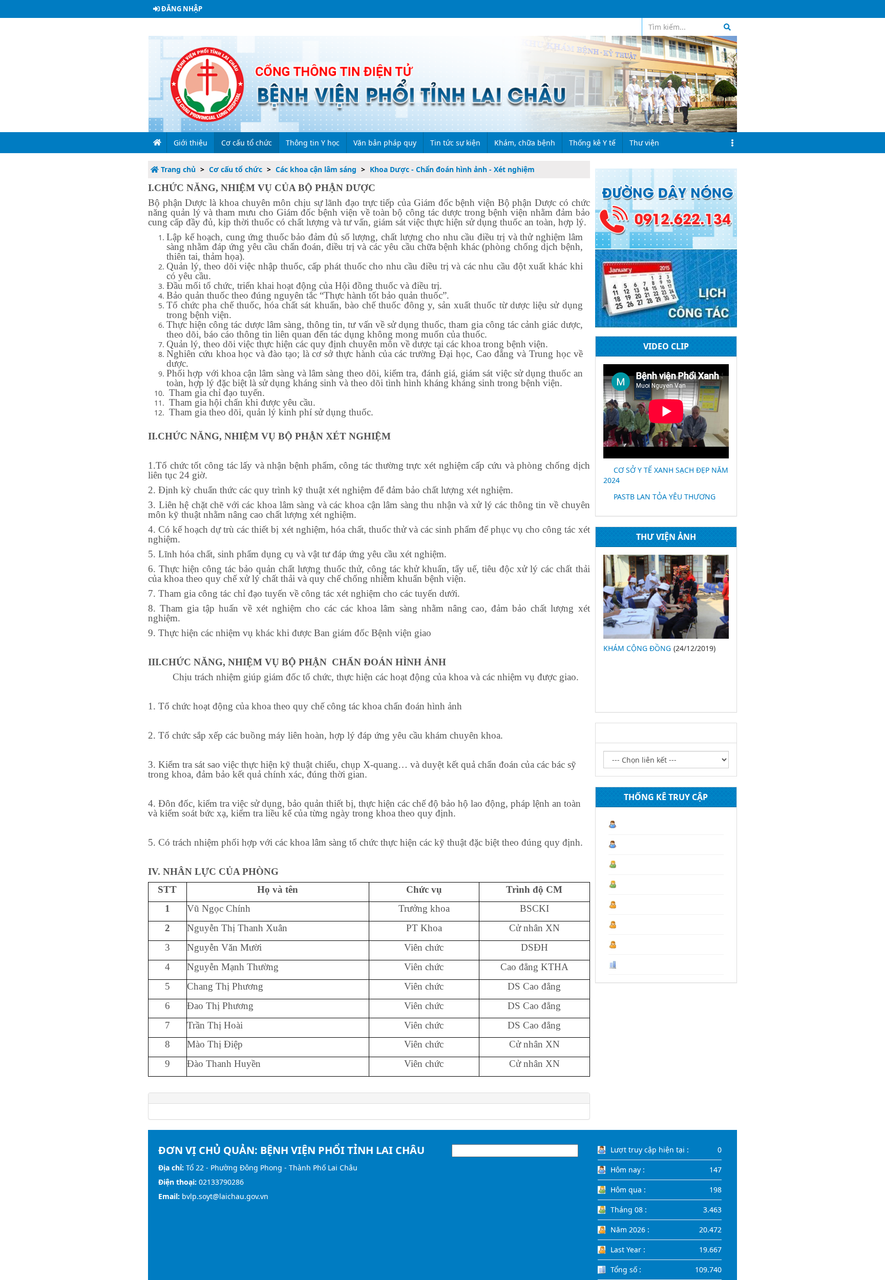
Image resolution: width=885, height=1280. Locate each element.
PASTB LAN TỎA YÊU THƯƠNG (664, 496)
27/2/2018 (620, 648)
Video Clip (666, 346)
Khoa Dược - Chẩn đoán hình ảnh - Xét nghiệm (452, 169)
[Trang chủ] (442, 83)
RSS (628, 27)
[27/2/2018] (666, 597)
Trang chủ (177, 169)
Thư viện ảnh (666, 536)
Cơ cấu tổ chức (235, 169)
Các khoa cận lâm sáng (316, 169)
